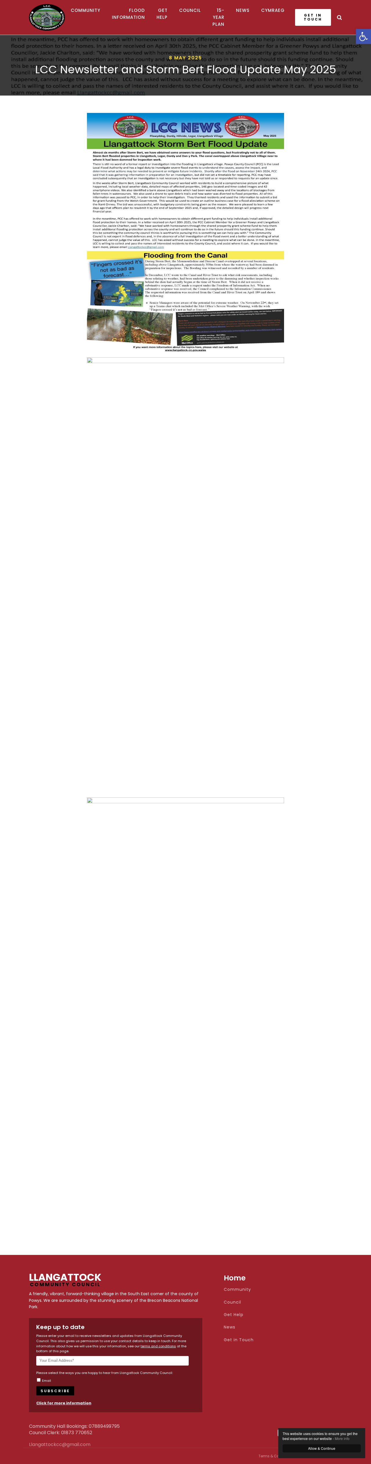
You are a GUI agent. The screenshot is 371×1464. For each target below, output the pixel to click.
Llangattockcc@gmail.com (43, 1444)
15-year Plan (218, 17)
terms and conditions (158, 1346)
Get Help (162, 13)
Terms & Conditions (276, 1456)
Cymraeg (273, 10)
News (243, 10)
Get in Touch (239, 1340)
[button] (363, 36)
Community (85, 10)
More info (342, 1438)
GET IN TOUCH (313, 17)
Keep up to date (60, 1327)
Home (234, 1278)
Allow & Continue (321, 1448)
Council (190, 10)
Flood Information (128, 13)
